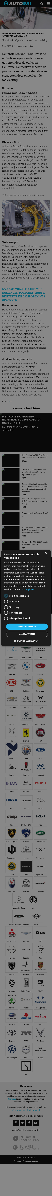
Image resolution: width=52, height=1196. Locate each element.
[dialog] (26, 598)
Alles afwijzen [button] (27, 634)
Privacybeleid (28, 589)
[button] (26, 640)
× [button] (46, 553)
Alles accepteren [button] (27, 626)
